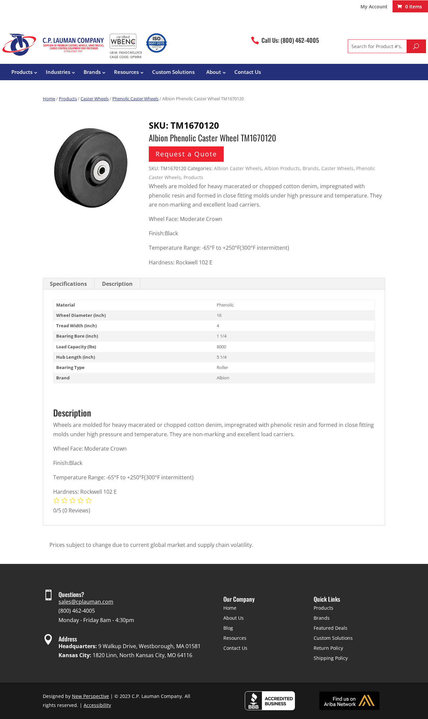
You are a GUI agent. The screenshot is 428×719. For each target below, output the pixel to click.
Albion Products (282, 168)
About (213, 72)
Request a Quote (186, 153)
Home (49, 99)
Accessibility (97, 705)
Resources (126, 72)
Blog (228, 628)
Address (68, 638)
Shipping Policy (331, 658)
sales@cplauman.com (86, 601)
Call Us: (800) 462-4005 (290, 40)
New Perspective (90, 696)
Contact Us (247, 72)
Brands (92, 72)
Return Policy (328, 648)
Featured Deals (330, 628)
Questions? (71, 594)
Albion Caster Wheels (238, 168)
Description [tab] (117, 283)
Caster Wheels (95, 99)
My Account (374, 7)
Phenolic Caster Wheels (135, 99)
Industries (58, 72)
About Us (233, 618)
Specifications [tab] (68, 283)
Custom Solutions (173, 72)
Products (21, 72)
